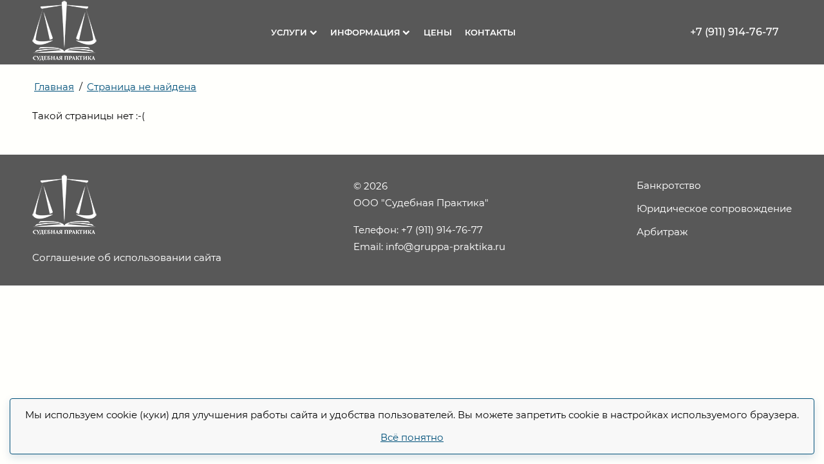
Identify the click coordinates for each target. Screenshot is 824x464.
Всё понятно (412, 437)
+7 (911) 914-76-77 (734, 32)
